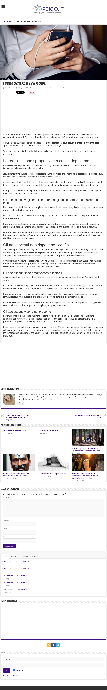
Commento (8, 497)
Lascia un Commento (50, 88)
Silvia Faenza (9, 88)
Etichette (35, 557)
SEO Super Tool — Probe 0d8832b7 (15, 562)
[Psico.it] (53, 8)
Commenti (25, 557)
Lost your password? (11, 676)
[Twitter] (58, 645)
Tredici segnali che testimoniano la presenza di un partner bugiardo (18, 417)
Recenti (5, 557)
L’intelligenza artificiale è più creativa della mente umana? (16, 474)
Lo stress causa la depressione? (52, 473)
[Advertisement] (53, 114)
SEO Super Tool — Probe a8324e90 (15, 576)
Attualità (10, 21)
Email (5, 529)
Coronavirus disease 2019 (14, 430)
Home (3, 21)
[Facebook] (53, 645)
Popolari (14, 557)
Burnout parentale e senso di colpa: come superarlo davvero (86, 449)
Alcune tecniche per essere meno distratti (88, 415)
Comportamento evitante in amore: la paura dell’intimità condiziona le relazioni (85, 475)
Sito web (6, 537)
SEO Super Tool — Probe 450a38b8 (15, 590)
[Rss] (49, 645)
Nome (6, 521)
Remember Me (20, 670)
